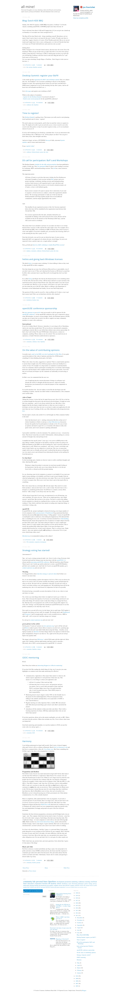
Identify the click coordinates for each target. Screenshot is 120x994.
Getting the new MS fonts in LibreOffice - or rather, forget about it (63, 906)
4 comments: (39, 647)
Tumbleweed (66, 612)
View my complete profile (80, 18)
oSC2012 (67, 885)
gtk (55, 887)
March (79, 968)
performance (81, 883)
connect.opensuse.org (28, 568)
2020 (77, 893)
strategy (39, 649)
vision (69, 883)
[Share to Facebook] (51, 65)
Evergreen (27, 614)
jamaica (58, 887)
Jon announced (41, 166)
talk (64, 885)
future (25, 883)
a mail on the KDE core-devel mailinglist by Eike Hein (46, 354)
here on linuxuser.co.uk (60, 747)
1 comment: (39, 539)
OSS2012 (32, 887)
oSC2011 (77, 885)
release (59, 883)
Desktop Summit (29, 117)
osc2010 (95, 885)
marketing (75, 882)
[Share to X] (50, 65)
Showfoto (36, 632)
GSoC (33, 733)
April (78, 965)
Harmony (26, 741)
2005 (77, 986)
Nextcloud (74, 883)
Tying (30, 279)
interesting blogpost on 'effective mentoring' (50, 665)
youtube (25, 887)
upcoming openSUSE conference (40, 562)
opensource (62, 887)
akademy (28, 251)
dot (54, 168)
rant (42, 887)
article (38, 312)
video (84, 885)
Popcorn (52, 887)
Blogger (84, 990)
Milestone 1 (40, 639)
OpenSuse (35, 67)
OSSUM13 (47, 887)
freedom (34, 300)
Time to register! (30, 113)
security (85, 887)
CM (27, 542)
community (33, 251)
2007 (77, 983)
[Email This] (47, 65)
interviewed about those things (45, 822)
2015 (77, 905)
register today (30, 146)
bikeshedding (65, 519)
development (43, 542)
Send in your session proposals (31, 99)
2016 (77, 903)
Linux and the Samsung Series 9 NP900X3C (63, 894)
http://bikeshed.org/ (54, 422)
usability (51, 885)
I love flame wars (48, 749)
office (82, 887)
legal (44, 887)
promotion (68, 882)
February (79, 970)
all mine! (28, 6)
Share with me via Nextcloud (33, 891)
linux (47, 152)
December (80, 917)
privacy (95, 883)
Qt (48, 885)
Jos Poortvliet (89, 7)
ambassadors (26, 885)
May (78, 963)
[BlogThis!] (48, 65)
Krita (26, 628)
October (79, 922)
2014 (77, 908)
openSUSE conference (28, 314)
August (79, 927)
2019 (77, 895)
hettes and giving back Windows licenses (42, 259)
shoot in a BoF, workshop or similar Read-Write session (48, 245)
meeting (30, 67)
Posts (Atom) (32, 871)
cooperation (37, 542)
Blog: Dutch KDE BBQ (32, 20)
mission (60, 885)
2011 (77, 915)
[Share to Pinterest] (52, 65)
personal (40, 67)
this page (28, 91)
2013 (77, 910)
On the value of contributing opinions (41, 350)
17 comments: (39, 298)
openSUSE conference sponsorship (39, 308)
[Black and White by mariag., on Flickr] (39, 770)
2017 (77, 900)
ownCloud (94, 882)
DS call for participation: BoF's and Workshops (45, 160)
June (78, 932)
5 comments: (39, 860)
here (23, 411)
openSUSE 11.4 (61, 560)
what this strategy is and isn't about (47, 574)
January (79, 973)
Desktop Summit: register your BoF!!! (40, 75)
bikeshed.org (26, 536)
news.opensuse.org (29, 312)
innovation (30, 883)
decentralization (43, 885)
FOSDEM (72, 887)
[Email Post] (45, 65)
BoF (52, 179)
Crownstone (67, 887)
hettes (30, 263)
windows (72, 885)
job (35, 887)
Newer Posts (26, 868)
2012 (77, 913)
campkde (56, 885)
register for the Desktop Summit (32, 97)
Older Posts (67, 868)
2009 (77, 978)
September (80, 925)
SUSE (81, 885)
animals (88, 885)
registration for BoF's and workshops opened (46, 79)
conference (29, 105)
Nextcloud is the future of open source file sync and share (60, 928)
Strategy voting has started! (36, 550)
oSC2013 (38, 887)
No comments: (39, 102)
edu (80, 887)
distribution (29, 300)
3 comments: (39, 65)
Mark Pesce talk (45, 804)
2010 (77, 976)
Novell (91, 885)
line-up (48, 140)
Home (46, 868)
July (78, 930)
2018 (77, 898)
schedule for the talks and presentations (46, 164)
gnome (41, 152)
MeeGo (76, 887)
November (80, 920)
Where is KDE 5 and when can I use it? (62, 917)
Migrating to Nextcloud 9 (62, 939)
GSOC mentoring (30, 657)
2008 (77, 981)
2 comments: (39, 150)
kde (27, 67)
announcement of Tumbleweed (44, 513)
